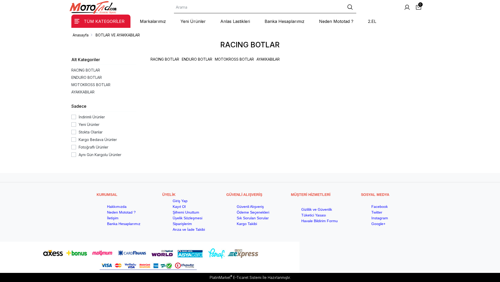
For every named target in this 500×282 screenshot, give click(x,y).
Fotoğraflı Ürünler (93, 147)
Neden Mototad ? (121, 212)
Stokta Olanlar (91, 132)
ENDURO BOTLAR (86, 77)
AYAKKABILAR (83, 92)
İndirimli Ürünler (92, 117)
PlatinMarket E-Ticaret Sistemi (235, 277)
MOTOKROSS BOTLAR (90, 84)
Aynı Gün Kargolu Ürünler (100, 154)
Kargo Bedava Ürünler (98, 139)
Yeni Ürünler (89, 124)
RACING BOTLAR (85, 70)
